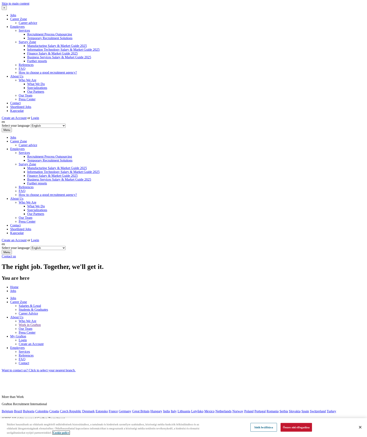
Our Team (25, 95)
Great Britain (141, 411)
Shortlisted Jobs (20, 107)
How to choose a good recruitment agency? (48, 72)
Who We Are (27, 80)
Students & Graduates (33, 309)
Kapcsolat (17, 110)
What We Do (36, 84)
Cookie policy (61, 432)
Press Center (27, 99)
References (26, 65)
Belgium (7, 411)
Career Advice (28, 313)
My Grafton (18, 336)
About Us (16, 76)
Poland (249, 411)
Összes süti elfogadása (296, 427)
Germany (125, 411)
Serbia (283, 411)
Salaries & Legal (30, 306)
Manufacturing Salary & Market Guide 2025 (57, 46)
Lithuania (184, 411)
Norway (237, 411)
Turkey (331, 411)
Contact (15, 103)
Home (14, 287)
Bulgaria (28, 411)
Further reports (37, 61)
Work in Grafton (30, 325)
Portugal (260, 411)
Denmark (88, 411)
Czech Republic (70, 411)
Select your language (16, 125)
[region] (183, 427)
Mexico (209, 411)
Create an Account (14, 118)
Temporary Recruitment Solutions (49, 38)
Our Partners (35, 91)
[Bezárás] (360, 427)
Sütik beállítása (263, 427)
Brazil (18, 411)
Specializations (37, 88)
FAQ (22, 68)
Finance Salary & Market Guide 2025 (52, 53)
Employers (17, 26)
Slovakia (295, 411)
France (113, 411)
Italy (174, 411)
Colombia (41, 411)
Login (35, 118)
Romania (273, 411)
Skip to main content (15, 3)
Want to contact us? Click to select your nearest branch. (39, 370)
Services (24, 30)
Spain (305, 411)
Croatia (54, 411)
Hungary (156, 411)
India (166, 411)
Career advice (28, 23)
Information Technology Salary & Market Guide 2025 (63, 49)
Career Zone (18, 19)
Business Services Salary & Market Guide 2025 (59, 57)
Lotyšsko (197, 411)
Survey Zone (27, 42)
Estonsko (102, 411)
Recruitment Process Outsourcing (49, 34)
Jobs (13, 15)
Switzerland (318, 411)
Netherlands (223, 411)
